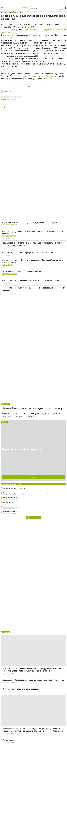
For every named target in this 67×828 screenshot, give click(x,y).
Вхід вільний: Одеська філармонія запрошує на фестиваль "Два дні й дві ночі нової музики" (32, 261)
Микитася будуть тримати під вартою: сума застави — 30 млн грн (29, 252)
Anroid (50, 79)
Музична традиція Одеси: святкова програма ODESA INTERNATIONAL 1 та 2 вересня (33, 232)
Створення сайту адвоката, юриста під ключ (21, 689)
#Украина (30, 87)
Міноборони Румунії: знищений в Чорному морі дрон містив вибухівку (31, 280)
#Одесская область (22, 87)
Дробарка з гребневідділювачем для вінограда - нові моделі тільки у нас (33, 680)
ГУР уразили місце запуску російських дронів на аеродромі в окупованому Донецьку (33, 289)
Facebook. (50, 76)
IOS (44, 79)
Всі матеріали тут (33, 477)
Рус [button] (61, 8)
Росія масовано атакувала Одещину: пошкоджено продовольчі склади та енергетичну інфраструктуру (32, 244)
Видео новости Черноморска (21, 449)
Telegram (32, 76)
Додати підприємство (33, 518)
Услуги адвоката (9, 740)
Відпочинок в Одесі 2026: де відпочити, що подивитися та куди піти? (30, 222)
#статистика (12, 87)
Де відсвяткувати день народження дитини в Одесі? (24, 271)
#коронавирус (4, 87)
